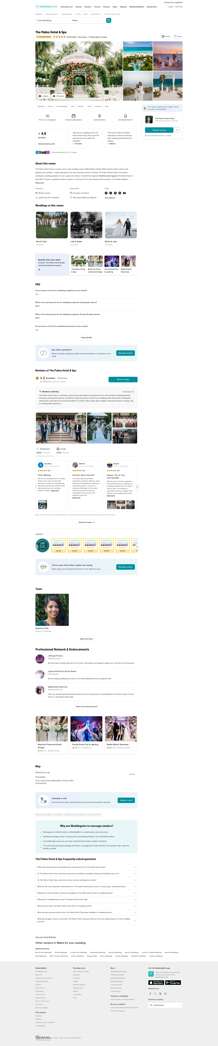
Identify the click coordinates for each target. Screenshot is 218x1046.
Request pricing (159, 130)
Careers (38, 985)
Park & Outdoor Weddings (58, 956)
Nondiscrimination (41, 981)
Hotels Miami (58, 815)
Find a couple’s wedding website (122, 999)
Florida (78, 14)
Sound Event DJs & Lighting (85, 744)
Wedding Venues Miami (44, 815)
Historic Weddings (77, 956)
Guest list (76, 978)
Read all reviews (85, 522)
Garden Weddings (121, 956)
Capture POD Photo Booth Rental (62, 671)
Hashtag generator (117, 975)
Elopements (152, 7)
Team (89, 106)
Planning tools (67, 7)
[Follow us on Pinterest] (115, 193)
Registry (123, 7)
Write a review (123, 379)
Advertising (39, 991)
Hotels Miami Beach (94, 815)
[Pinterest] (160, 994)
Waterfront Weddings (138, 956)
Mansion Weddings (132, 952)
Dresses (106, 7)
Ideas (115, 7)
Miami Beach (96, 14)
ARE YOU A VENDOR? (174, 3)
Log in (171, 7)
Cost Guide (77, 994)
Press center (40, 988)
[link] (52, 229)
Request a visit (126, 800)
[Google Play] (173, 984)
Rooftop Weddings (115, 952)
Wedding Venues (52, 14)
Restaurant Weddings (97, 952)
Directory (38, 1016)
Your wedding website (81, 971)
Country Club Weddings (78, 952)
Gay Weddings (40, 1026)
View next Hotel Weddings (45, 937)
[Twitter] (155, 994)
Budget (75, 981)
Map (106, 106)
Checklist (76, 975)
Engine (75, 991)
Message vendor (126, 353)
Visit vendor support (118, 1011)
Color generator (116, 985)
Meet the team (86, 639)
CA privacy (39, 1004)
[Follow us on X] (110, 193)
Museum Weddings (171, 952)
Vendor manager (79, 985)
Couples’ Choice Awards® (44, 1022)
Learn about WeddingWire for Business (125, 1008)
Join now (179, 7)
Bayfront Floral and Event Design (50, 746)
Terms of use (40, 994)
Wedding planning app (119, 971)
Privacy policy (40, 998)
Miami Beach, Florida (99, 37)
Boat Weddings (40, 956)
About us (38, 975)
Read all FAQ (86, 337)
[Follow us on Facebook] (106, 193)
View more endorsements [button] (86, 706)
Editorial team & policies (44, 978)
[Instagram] (165, 994)
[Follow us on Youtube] (124, 193)
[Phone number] (177, 130)
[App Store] (156, 984)
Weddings (39, 14)
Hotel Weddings (67, 14)
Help (74, 998)
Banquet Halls (92, 956)
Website (137, 7)
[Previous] (35, 486)
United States (159, 1005)
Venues (79, 7)
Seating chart (78, 988)
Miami (86, 14)
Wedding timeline (117, 981)
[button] (86, 264)
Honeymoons (115, 991)
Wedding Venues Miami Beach (75, 815)
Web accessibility (41, 1008)
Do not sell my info (42, 1001)
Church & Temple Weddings (152, 952)
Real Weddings (62, 106)
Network (98, 106)
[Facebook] (150, 994)
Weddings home (41, 971)
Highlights (41, 106)
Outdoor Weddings (156, 956)
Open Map (132, 774)
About (50, 106)
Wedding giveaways (118, 978)
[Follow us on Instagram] (119, 193)
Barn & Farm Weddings (43, 952)
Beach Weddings (106, 956)
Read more (39, 183)
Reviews (81, 106)
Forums (97, 7)
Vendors (87, 7)
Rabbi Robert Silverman (58, 687)
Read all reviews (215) (46, 144)
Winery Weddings (61, 952)
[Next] (137, 486)
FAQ (72, 106)
